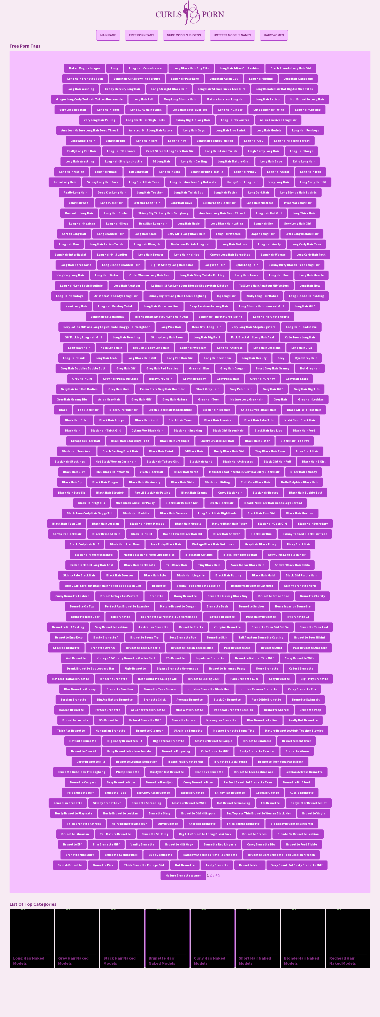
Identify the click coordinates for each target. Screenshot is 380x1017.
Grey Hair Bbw (199, 368)
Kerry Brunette (267, 668)
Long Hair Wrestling (79, 161)
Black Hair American (218, 420)
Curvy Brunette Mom (198, 782)
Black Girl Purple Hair (301, 575)
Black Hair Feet (304, 430)
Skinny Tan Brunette (230, 793)
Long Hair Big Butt (207, 337)
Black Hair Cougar (105, 482)
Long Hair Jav (253, 141)
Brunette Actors (183, 720)
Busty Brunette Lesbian (120, 813)
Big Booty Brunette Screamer (291, 824)
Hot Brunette (185, 865)
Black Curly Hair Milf (84, 544)
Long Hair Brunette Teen (85, 78)
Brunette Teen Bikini (309, 637)
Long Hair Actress (229, 348)
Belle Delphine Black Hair (299, 482)
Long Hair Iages (108, 110)
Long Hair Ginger (230, 110)
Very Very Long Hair (70, 275)
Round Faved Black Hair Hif (182, 534)
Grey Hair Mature (174, 399)
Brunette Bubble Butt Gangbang (81, 772)
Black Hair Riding (217, 482)
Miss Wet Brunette (189, 710)
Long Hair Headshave (301, 327)
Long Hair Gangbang (298, 78)
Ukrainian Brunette (188, 730)
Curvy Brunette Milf (91, 761)
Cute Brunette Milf (215, 751)
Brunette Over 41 (83, 751)
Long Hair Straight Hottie (123, 161)
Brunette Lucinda (75, 720)
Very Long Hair (279, 182)
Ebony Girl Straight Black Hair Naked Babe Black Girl (102, 586)
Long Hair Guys (194, 130)
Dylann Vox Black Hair (147, 430)
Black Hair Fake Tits (258, 420)
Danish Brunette (70, 865)
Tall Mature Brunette (115, 834)
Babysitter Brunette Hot (309, 803)
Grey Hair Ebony (194, 379)
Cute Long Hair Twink (268, 110)
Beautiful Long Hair (206, 327)
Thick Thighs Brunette (243, 824)
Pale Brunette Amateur (310, 648)
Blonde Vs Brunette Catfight (252, 586)
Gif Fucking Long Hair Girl (83, 337)
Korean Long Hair (74, 234)
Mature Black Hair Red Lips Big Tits (149, 554)
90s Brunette (108, 720)
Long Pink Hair (171, 327)
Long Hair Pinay (245, 172)
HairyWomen (274, 35)
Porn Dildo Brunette (266, 699)
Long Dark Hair (258, 192)
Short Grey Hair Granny (272, 368)
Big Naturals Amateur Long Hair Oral (161, 316)
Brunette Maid (250, 865)
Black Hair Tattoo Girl (163, 461)
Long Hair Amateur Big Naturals (193, 182)
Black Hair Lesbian (105, 523)
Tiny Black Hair (209, 565)
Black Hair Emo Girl (261, 513)
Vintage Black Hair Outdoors (213, 544)
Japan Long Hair (263, 234)
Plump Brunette (127, 772)
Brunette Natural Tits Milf (254, 658)
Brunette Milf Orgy (179, 844)
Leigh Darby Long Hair (263, 151)
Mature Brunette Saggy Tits (233, 730)
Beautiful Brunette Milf (185, 761)
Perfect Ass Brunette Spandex (127, 606)
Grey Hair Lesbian (311, 399)
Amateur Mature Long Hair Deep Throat (89, 130)
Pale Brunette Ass (237, 648)
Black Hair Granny (194, 492)
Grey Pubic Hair (241, 389)
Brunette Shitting (155, 834)
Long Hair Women (228, 234)
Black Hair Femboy (303, 472)
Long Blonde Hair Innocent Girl (261, 306)
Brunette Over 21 (102, 648)
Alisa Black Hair (307, 451)
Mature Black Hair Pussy (229, 523)
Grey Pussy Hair (228, 379)
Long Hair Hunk (74, 358)
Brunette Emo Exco (68, 637)
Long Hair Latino (267, 99)
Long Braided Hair (110, 234)
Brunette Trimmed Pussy (227, 668)
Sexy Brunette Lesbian (111, 627)
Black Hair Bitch (76, 420)
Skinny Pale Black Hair (79, 575)
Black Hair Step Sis (71, 492)
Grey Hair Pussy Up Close (120, 379)
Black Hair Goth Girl (272, 523)
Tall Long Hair (138, 172)
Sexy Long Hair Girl (297, 223)
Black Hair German (173, 513)
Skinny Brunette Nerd (300, 586)
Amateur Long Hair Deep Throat (222, 213)
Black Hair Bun (261, 534)
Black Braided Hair (106, 534)
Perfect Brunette (107, 710)
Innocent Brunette (113, 679)
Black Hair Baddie (136, 513)
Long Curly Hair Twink (146, 110)
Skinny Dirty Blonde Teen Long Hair (294, 265)
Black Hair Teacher (216, 410)
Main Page (108, 35)
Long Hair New (310, 285)
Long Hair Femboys (305, 130)
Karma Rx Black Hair (67, 534)
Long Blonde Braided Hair (121, 265)
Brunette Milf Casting (68, 627)
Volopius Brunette (227, 627)
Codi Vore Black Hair (255, 482)
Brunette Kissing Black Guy (227, 596)
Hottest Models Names (232, 35)
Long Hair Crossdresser (146, 68)
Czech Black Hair (221, 503)
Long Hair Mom (146, 141)
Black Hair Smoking (188, 430)
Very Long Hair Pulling (99, 120)
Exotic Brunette (192, 793)
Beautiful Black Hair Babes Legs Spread (273, 503)
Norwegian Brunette (221, 720)
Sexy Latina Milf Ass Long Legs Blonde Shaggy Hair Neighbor (106, 327)
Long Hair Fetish (225, 192)
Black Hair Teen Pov (294, 441)
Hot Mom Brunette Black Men (208, 689)
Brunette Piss (103, 865)
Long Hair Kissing (71, 172)
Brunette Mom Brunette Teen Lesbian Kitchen (281, 855)
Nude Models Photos (184, 35)
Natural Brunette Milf (145, 720)
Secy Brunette (279, 679)
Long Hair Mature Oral (233, 161)
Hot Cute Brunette (82, 741)
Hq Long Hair (226, 296)
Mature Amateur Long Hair (226, 99)
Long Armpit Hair (83, 141)
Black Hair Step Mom (125, 544)
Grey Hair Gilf (273, 389)
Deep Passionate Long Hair (208, 306)
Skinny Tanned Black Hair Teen (305, 534)
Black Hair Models (188, 523)
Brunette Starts (191, 627)
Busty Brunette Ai (106, 637)
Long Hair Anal (79, 203)
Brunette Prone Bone (273, 596)
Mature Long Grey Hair (246, 399)
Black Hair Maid (263, 575)
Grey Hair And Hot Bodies (79, 389)
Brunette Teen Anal (314, 627)
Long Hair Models (268, 130)
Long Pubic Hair (111, 203)
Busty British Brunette (167, 772)
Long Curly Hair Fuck (311, 254)
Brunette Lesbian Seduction (136, 761)
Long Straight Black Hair (169, 89)
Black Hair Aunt (200, 461)
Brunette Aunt (271, 648)
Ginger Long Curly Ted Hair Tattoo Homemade (89, 99)
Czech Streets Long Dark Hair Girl (170, 151)
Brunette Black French (230, 761)
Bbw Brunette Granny (80, 689)
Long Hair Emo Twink (231, 130)
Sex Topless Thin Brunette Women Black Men (258, 813)
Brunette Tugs (115, 793)
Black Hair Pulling (228, 575)
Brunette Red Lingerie (220, 844)
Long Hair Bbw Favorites (189, 110)
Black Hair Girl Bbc (198, 554)
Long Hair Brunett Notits (271, 316)
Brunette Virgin (313, 813)
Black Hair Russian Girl (182, 503)
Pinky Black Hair (298, 544)
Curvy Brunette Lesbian (72, 596)
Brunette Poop (310, 710)
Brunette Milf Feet (296, 782)
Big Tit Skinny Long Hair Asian (172, 265)
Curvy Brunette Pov (302, 689)
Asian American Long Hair (278, 120)
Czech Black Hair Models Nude (170, 410)
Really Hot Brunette (303, 720)
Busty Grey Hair (160, 379)
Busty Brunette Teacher (257, 751)
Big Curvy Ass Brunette (153, 793)
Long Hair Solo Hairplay (107, 316)
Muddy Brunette (160, 855)
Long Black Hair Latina (226, 223)
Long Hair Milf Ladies (112, 254)
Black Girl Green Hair (228, 430)
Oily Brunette (168, 824)
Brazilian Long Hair (153, 223)
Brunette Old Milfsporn (198, 813)
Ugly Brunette (135, 668)
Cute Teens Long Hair (300, 337)
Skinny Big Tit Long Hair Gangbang (163, 213)
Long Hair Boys (181, 203)
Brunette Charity (312, 596)
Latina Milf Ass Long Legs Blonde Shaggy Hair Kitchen (189, 285)
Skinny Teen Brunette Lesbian (198, 586)
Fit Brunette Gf (298, 617)
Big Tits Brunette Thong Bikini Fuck (205, 834)
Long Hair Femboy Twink (115, 306)
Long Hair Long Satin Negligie (81, 285)
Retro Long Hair (65, 182)
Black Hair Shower (226, 534)
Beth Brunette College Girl (157, 679)
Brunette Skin (217, 637)
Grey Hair (280, 399)
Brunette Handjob (159, 782)
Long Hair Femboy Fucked (215, 141)
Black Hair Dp (71, 482)
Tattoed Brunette (221, 617)
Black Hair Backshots (139, 565)
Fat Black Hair (88, 410)
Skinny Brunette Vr (107, 803)
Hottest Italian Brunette (70, 679)
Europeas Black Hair (85, 441)
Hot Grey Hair (310, 368)
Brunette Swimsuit (306, 699)
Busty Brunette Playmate (73, 813)
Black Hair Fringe (111, 420)
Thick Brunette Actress (84, 824)
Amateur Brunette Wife (189, 803)
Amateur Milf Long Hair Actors (150, 130)
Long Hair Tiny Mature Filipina (220, 316)
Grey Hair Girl (82, 379)
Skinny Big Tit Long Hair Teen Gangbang (177, 296)
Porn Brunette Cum (244, 679)
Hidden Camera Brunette (258, 689)
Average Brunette (190, 699)
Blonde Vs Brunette (209, 772)
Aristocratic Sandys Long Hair (116, 296)
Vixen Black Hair (151, 472)
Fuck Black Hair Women (112, 472)
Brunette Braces (254, 834)
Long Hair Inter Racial (70, 254)
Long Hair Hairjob (186, 254)
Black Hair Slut (74, 472)
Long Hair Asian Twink (221, 151)
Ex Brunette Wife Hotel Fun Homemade (169, 617)
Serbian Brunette (73, 699)
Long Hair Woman (273, 254)
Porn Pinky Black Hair (165, 544)
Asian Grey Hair (109, 399)
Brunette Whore (297, 751)
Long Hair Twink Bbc (188, 192)
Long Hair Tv (177, 141)
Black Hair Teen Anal (77, 451)
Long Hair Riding (261, 78)
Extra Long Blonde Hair (301, 234)
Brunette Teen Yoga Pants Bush (280, 761)
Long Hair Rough (301, 151)
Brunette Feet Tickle (301, 844)
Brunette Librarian (75, 834)
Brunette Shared (276, 710)
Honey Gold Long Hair (242, 182)
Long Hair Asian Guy (224, 78)
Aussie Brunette (302, 793)
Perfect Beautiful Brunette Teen (248, 782)
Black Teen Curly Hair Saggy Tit (89, 513)
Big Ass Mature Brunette (115, 699)
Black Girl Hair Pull (277, 461)
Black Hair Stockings (70, 461)
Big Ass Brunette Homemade (177, 668)
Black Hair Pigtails (91, 503)
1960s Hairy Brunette (261, 617)
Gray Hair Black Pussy (260, 544)
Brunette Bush (217, 606)
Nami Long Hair (76, 306)
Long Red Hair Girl (180, 358)
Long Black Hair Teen (144, 182)
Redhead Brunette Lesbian (233, 710)
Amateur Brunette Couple (213, 741)
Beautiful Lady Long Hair (151, 348)
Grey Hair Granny (262, 379)
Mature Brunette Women (183, 875)
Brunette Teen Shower (160, 689)
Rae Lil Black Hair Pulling (152, 492)
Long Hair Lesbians (266, 348)
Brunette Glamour (149, 730)
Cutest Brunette (301, 668)
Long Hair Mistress (259, 203)
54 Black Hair (194, 451)
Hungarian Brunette (110, 730)
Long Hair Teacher (150, 192)
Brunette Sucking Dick (121, 855)
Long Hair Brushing (126, 337)
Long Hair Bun (69, 244)
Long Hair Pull (143, 99)
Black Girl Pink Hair (123, 410)
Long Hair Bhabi (106, 172)
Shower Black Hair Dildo (292, 565)
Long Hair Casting (194, 161)
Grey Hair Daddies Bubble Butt (82, 368)
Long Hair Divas (117, 223)
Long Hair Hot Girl (269, 213)
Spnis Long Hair (246, 265)
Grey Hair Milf (141, 399)
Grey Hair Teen (208, 399)
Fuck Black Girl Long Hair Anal (252, 337)
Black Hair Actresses (238, 461)
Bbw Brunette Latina (262, 720)
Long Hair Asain (145, 234)
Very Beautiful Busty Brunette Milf (297, 865)
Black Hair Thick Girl (106, 430)
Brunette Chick (154, 699)
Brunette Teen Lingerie (143, 648)
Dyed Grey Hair (306, 358)
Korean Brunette (71, 710)
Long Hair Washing (80, 89)
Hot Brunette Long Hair (307, 99)
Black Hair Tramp (181, 420)
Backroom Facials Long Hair (191, 244)
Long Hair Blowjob (147, 244)
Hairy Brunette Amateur (129, 824)
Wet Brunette (76, 658)
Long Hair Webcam (193, 348)
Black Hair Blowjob (110, 492)
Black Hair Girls (182, 482)
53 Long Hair (161, 161)
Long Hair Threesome (75, 265)
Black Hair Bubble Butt (305, 492)
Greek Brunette (267, 793)
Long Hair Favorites (235, 120)
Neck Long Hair (111, 348)
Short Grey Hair (207, 389)
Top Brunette (120, 617)
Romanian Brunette (68, 803)
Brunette (156, 596)
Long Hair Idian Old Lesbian (240, 68)
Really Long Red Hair (81, 151)
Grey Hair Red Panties (162, 368)
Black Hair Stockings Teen (130, 441)
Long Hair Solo (169, 172)
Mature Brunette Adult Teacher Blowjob (294, 730)
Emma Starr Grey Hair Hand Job (162, 389)
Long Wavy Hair (79, 348)
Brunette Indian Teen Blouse (192, 648)
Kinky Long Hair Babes (262, 296)
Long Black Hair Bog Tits (191, 68)
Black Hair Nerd (146, 420)
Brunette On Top (82, 606)
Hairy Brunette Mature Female (129, 751)
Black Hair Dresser (119, 575)
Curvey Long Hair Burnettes (230, 254)
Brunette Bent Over (296, 741)
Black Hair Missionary (144, 482)
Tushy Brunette (217, 865)
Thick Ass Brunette (71, 730)
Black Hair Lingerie (190, 575)
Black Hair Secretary (313, 523)
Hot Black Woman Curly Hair (116, 461)
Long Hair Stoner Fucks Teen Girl (221, 89)
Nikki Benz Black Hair (299, 420)
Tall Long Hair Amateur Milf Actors (264, 285)
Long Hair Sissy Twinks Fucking (202, 275)
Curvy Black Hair (230, 492)
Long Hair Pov (278, 275)
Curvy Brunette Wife (299, 658)
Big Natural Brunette (168, 741)
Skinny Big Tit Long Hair (193, 120)
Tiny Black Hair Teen (270, 451)
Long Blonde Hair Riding (306, 296)
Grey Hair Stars (297, 379)
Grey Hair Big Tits (307, 389)
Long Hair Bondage (69, 296)
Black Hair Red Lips (268, 430)
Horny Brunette (185, 596)
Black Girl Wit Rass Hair (304, 410)
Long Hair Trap (310, 172)
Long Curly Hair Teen (306, 244)
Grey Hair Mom (118, 389)
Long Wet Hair (214, 265)
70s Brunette (175, 658)
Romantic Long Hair (79, 213)
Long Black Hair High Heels (145, 120)
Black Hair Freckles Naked (94, 554)
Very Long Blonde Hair (180, 99)
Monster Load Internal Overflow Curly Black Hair (244, 472)
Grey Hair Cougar (232, 368)
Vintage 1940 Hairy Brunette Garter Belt (126, 658)
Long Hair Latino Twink (106, 244)
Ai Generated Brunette (148, 710)
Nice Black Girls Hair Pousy (135, 503)
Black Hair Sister (257, 441)
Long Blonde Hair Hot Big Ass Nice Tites (284, 89)
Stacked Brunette (66, 648)
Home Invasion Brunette (292, 606)
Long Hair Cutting (308, 110)
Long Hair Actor (278, 172)
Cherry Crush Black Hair (217, 441)
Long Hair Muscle (311, 275)
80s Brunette (270, 803)
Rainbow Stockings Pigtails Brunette (210, 855)
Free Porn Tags (141, 35)
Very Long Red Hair (72, 110)
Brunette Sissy (159, 813)
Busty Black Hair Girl (229, 451)
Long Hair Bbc (115, 141)
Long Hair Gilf (305, 306)
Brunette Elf (72, 844)
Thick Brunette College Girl (144, 865)
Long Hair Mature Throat (292, 141)
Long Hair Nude (189, 223)
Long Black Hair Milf (141, 358)
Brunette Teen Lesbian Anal (254, 772)
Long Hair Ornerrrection (161, 306)
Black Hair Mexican (300, 513)
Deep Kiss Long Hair (112, 192)
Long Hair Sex (263, 223)
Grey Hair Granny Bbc (72, 399)
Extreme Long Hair (146, 203)
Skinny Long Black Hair (219, 203)
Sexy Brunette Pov (182, 637)
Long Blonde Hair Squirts (298, 192)
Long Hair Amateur (126, 285)
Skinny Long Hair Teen (167, 337)
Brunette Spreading (146, 803)
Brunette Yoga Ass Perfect (119, 596)
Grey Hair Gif (125, 368)
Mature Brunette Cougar (178, 606)
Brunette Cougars (83, 782)
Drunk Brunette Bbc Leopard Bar (90, 668)
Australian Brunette (153, 627)
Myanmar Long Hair (297, 203)
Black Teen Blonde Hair (240, 554)
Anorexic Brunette (202, 824)
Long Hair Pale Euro (185, 78)
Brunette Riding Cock (203, 679)
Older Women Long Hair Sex (149, 275)
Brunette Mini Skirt (79, 855)
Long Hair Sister (106, 275)
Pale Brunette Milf (80, 793)
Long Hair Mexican (82, 223)
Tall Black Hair (176, 565)
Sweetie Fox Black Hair (247, 565)
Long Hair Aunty (269, 244)
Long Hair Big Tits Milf (207, 172)
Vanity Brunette (142, 844)
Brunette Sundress (257, 741)
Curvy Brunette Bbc (261, 844)
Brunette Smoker (251, 606)
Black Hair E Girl (313, 461)
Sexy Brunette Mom (121, 782)
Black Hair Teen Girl (66, 523)
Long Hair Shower (150, 254)
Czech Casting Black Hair (120, 451)
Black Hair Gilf (141, 534)
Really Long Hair (75, 192)
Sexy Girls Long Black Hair (186, 234)
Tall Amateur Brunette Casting (260, 637)
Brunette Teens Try (144, 637)
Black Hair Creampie (174, 441)
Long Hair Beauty (254, 358)
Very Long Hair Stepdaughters (253, 327)
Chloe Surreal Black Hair (258, 410)
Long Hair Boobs (115, 213)
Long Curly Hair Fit (313, 182)
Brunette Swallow (120, 689)
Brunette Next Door (85, 617)
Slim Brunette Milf (106, 844)
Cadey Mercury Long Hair (122, 89)
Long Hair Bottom (234, 244)
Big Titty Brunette (314, 679)
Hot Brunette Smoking (233, 803)
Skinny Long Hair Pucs (102, 182)
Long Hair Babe (271, 161)
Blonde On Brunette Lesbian (298, 834)
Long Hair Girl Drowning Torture (137, 78)
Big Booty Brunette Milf (124, 741)
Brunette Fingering (176, 751)
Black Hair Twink (161, 451)
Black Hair (72, 430)
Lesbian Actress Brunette (304, 772)
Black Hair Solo (155, 575)
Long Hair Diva (301, 348)
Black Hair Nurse (186, 472)
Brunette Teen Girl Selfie (270, 627)
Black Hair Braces (265, 492)
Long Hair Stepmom (121, 151)
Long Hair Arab (106, 358)
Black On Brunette (227, 699)
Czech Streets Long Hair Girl (290, 68)
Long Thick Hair (304, 213)
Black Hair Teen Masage (147, 523)
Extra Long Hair (304, 161)
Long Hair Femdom (217, 358)
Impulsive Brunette (210, 658)
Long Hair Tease (246, 275)
